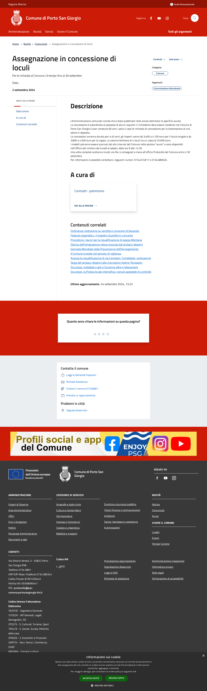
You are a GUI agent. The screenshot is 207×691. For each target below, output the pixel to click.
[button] (103, 685)
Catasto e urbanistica (68, 528)
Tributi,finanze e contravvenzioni (122, 510)
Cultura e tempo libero (68, 510)
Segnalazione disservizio (117, 567)
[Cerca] (195, 18)
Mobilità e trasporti (66, 534)
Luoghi (155, 532)
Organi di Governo (18, 504)
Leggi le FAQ (111, 573)
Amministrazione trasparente (168, 561)
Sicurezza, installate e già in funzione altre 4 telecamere (104, 267)
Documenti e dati (17, 539)
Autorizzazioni (112, 528)
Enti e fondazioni (17, 522)
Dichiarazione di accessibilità (167, 578)
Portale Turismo (160, 544)
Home (15, 44)
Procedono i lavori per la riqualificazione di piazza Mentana (106, 240)
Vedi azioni (174, 59)
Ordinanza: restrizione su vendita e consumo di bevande (105, 231)
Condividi (158, 59)
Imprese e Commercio (68, 522)
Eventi (155, 538)
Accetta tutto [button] (91, 678)
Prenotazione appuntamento (120, 561)
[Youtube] (158, 18)
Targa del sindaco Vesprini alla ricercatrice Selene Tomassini (106, 262)
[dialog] (103, 671)
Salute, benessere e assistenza (121, 522)
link (134, 671)
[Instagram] (166, 18)
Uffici (11, 516)
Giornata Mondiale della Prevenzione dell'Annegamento (105, 249)
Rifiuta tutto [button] (116, 678)
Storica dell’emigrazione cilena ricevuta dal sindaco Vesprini (107, 244)
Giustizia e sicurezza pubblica (120, 504)
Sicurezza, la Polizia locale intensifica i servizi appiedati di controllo (111, 272)
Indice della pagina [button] (25, 100)
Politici (12, 528)
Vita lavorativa (64, 516)
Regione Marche (17, 4)
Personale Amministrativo (22, 534)
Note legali (158, 573)
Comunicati (41, 44)
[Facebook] (150, 18)
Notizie (156, 504)
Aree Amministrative (19, 510)
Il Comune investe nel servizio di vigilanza (96, 253)
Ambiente (109, 516)
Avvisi (155, 516)
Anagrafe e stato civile (68, 504)
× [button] (203, 656)
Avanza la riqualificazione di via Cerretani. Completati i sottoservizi (111, 258)
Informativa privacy (162, 567)
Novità (27, 44)
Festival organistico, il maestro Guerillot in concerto (102, 235)
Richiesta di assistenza (116, 578)
